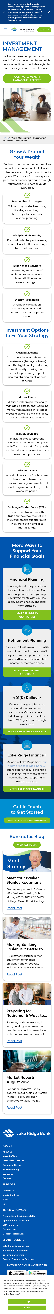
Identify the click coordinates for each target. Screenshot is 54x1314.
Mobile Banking (11, 1195)
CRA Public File (10, 1225)
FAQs (5, 1199)
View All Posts (27, 844)
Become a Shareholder (14, 1254)
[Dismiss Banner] (49, 12)
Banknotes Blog (11, 1169)
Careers (7, 1178)
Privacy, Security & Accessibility (19, 1216)
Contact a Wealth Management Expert (27, 78)
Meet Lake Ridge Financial (27, 789)
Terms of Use (9, 1229)
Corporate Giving (12, 1165)
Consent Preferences (13, 1233)
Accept (27, 1302)
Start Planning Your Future (27, 615)
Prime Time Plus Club (13, 1160)
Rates (6, 1203)
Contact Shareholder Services (18, 1259)
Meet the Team (10, 1156)
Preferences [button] (14, 1294)
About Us (7, 1151)
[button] (44, 29)
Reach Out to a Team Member (27, 820)
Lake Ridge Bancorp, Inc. (16, 1246)
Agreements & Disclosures (16, 1220)
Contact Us (8, 1190)
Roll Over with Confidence (27, 731)
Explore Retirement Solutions (27, 672)
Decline (27, 1308)
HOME (6, 138)
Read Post (14, 908)
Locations (8, 1174)
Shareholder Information (15, 1250)
